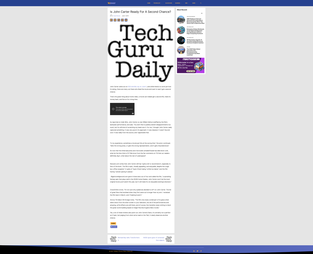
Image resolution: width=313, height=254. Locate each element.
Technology (156, 3)
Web (186, 3)
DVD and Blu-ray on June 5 (137, 86)
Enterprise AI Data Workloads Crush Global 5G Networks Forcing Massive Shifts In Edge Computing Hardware (195, 31)
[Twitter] (197, 251)
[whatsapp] (115, 20)
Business (177, 3)
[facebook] (111, 20)
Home (148, 3)
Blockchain (168, 3)
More (193, 3)
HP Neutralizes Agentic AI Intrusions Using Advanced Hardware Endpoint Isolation (195, 41)
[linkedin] (122, 20)
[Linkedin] (194, 251)
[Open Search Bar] (201, 3)
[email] (126, 20)
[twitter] (118, 20)
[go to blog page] (202, 13)
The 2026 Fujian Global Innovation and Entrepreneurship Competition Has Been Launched (193, 52)
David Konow (116, 15)
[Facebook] (201, 251)
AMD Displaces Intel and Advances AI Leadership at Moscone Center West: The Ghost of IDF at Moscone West (195, 21)
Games (113, 223)
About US (129, 251)
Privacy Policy (122, 251)
